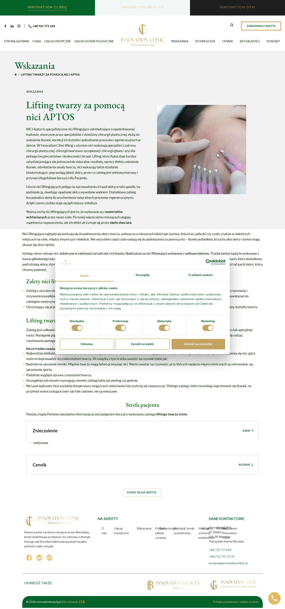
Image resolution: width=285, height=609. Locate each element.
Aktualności (250, 41)
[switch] (120, 328)
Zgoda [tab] (84, 275)
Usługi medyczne (57, 41)
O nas (36, 41)
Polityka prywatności (169, 534)
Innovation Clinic (16, 74)
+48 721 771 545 (220, 550)
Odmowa (87, 344)
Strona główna (16, 41)
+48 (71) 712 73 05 (221, 557)
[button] (232, 25)
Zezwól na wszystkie (198, 344)
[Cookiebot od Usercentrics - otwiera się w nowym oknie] (208, 262)
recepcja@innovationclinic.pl (228, 563)
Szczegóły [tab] (143, 275)
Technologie (205, 41)
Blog (105, 557)
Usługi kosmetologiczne (94, 41)
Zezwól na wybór (142, 344)
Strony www (70, 602)
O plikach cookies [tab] (200, 275)
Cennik (227, 41)
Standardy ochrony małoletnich (176, 540)
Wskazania (179, 41)
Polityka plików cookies (171, 528)
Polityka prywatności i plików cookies (236, 602)
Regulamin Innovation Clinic (174, 545)
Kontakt (273, 41)
